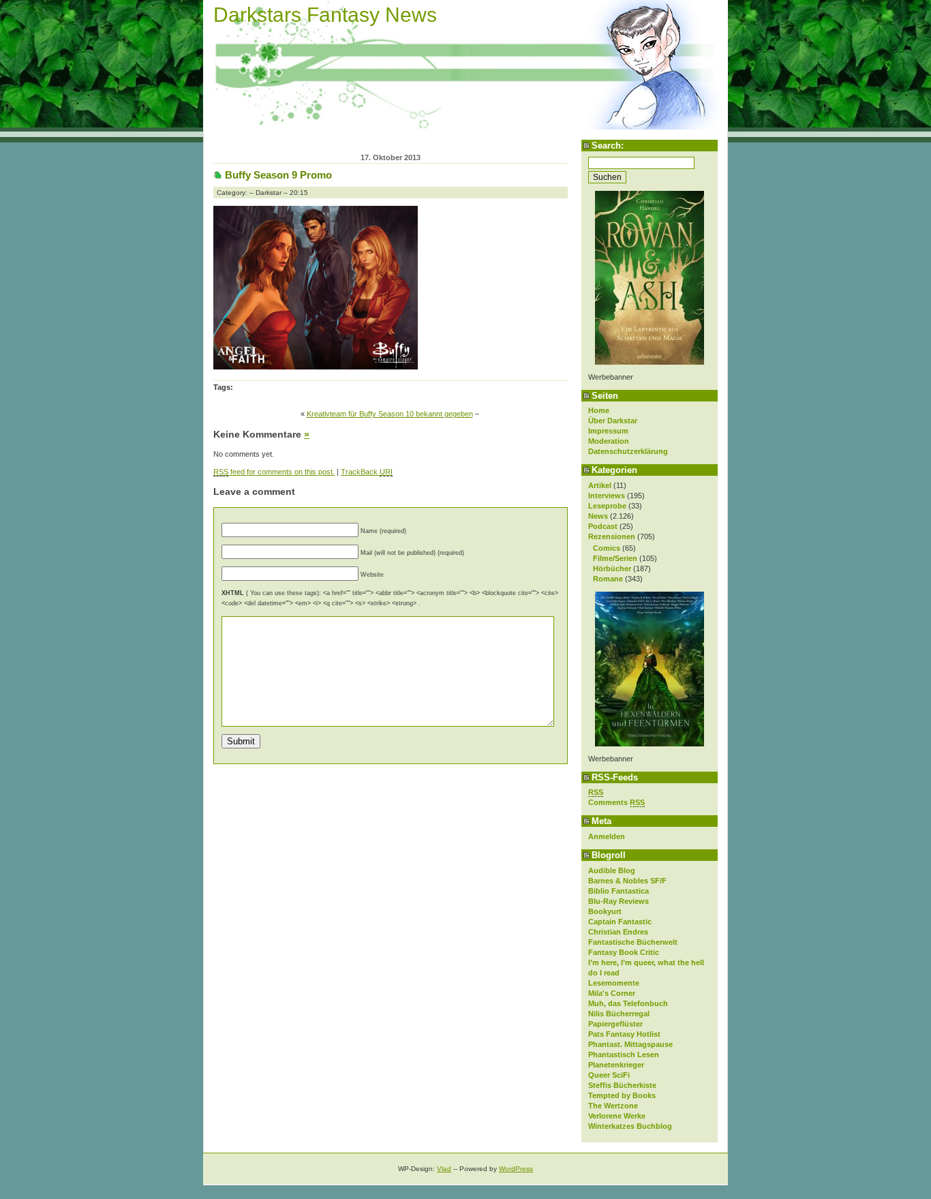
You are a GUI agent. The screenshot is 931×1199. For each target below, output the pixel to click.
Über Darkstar (612, 420)
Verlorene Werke (616, 1116)
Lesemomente (613, 983)
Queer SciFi (609, 1075)
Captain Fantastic (620, 921)
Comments (616, 802)
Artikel (599, 485)
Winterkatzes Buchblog (630, 1126)
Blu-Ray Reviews (618, 901)
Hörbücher (612, 568)
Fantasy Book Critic (623, 952)
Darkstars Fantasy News (325, 14)
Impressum (608, 431)
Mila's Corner (611, 993)
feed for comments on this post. (274, 472)
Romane (608, 579)
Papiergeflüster (615, 1024)
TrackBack (367, 472)
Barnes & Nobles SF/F (627, 881)
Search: (608, 145)
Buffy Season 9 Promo (278, 175)
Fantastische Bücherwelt (632, 942)
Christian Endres (618, 932)
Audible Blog (611, 870)
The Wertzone (613, 1106)
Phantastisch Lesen (623, 1054)
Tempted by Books (622, 1095)
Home (598, 410)
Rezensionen (611, 536)
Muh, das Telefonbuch (628, 1003)
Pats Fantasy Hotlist (624, 1034)
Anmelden (606, 836)
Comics (606, 548)
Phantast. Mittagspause (630, 1044)
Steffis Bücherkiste (622, 1085)
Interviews (606, 495)
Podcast (602, 526)
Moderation (608, 441)
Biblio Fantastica (618, 891)
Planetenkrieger (616, 1065)
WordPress (516, 1168)
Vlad (444, 1168)
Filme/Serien (615, 558)
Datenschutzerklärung (628, 451)
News (598, 516)
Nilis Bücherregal (619, 1014)
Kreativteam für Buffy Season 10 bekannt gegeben (390, 414)
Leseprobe (607, 506)
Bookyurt (605, 911)
